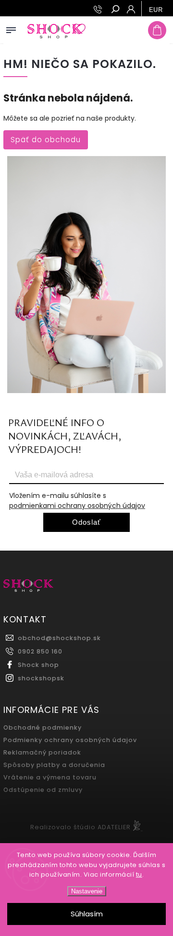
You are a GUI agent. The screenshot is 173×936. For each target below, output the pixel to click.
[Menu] (11, 28)
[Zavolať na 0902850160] (99, 9)
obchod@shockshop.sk (59, 638)
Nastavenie (86, 891)
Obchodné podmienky (42, 727)
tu (139, 874)
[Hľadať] (115, 10)
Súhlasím (87, 914)
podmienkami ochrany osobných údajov (77, 505)
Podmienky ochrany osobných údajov (70, 740)
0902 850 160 (40, 651)
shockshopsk (41, 678)
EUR (156, 9)
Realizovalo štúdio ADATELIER (80, 827)
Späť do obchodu (46, 140)
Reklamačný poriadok (42, 752)
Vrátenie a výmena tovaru (50, 777)
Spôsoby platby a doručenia (54, 765)
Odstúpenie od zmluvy (43, 790)
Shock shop (38, 665)
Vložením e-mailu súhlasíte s (77, 500)
